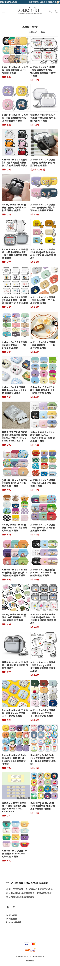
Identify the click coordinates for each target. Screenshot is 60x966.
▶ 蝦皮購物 (11, 918)
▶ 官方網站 (11, 915)
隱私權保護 (30, 961)
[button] (3, 11)
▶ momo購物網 (13, 922)
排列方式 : (33, 32)
